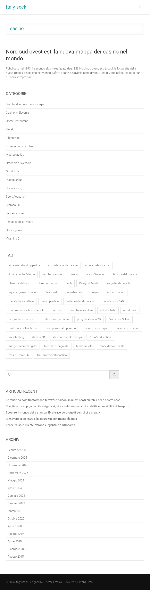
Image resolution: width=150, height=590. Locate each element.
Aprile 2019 (15, 541)
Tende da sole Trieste (19, 222)
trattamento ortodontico (52, 355)
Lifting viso (13, 138)
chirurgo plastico (48, 283)
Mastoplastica (15, 154)
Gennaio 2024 (16, 495)
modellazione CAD (113, 301)
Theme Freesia (53, 582)
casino (74, 274)
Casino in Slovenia (17, 112)
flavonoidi (51, 292)
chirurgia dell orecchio (125, 274)
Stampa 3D (13, 205)
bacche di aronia (52, 274)
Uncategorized (15, 230)
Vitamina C (13, 238)
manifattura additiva (21, 301)
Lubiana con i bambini (19, 146)
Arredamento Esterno (22, 274)
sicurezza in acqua (128, 328)
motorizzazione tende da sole (26, 310)
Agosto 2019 (16, 534)
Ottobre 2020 (16, 518)
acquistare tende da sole (63, 265)
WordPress (86, 582)
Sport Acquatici (15, 196)
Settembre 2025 (18, 473)
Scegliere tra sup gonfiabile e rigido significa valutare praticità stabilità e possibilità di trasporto (68, 406)
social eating (16, 337)
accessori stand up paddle (24, 265)
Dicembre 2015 (17, 549)
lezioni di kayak (116, 292)
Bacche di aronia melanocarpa (25, 104)
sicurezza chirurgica (97, 328)
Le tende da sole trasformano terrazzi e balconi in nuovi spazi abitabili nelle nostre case (63, 400)
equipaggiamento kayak (23, 292)
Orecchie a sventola (18, 163)
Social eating (14, 188)
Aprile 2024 (15, 488)
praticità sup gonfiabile (56, 319)
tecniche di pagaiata (56, 346)
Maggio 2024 (16, 480)
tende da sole (84, 346)
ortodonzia (130, 310)
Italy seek (16, 7)
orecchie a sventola (81, 310)
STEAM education (100, 337)
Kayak (9, 129)
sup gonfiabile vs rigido (23, 346)
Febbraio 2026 (17, 450)
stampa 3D (38, 337)
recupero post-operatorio (62, 328)
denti (69, 283)
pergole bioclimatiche (21, 319)
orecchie (57, 310)
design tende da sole (118, 283)
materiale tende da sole (80, 301)
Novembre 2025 (18, 465)
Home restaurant (17, 121)
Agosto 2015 (16, 556)
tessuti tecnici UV (19, 355)
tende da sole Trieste (112, 346)
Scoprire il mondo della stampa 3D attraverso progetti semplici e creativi (53, 412)
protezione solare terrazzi (24, 328)
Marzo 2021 (15, 511)
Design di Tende (88, 283)
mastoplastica (50, 301)
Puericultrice (14, 180)
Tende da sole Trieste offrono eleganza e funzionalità (40, 425)
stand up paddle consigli (67, 337)
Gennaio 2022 (16, 503)
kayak (95, 292)
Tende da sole (15, 213)
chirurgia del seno (19, 283)
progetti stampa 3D (89, 319)
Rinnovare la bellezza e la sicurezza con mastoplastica (41, 419)
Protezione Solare (119, 319)
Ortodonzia (13, 171)
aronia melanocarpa (97, 265)
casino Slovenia (95, 274)
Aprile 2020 (15, 526)
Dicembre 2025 (17, 457)
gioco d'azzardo (74, 292)
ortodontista (108, 310)
